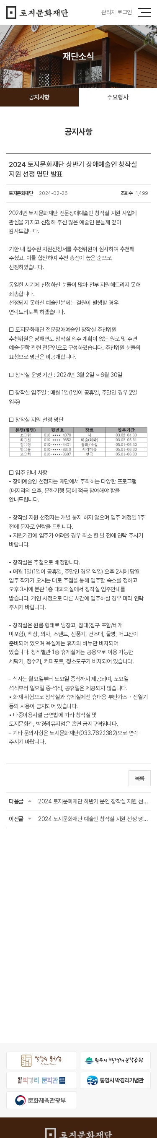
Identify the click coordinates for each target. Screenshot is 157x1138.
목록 (139, 778)
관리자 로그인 (116, 12)
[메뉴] (144, 12)
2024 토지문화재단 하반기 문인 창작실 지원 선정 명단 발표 (93, 801)
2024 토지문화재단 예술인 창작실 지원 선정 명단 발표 (93, 819)
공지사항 (39, 97)
